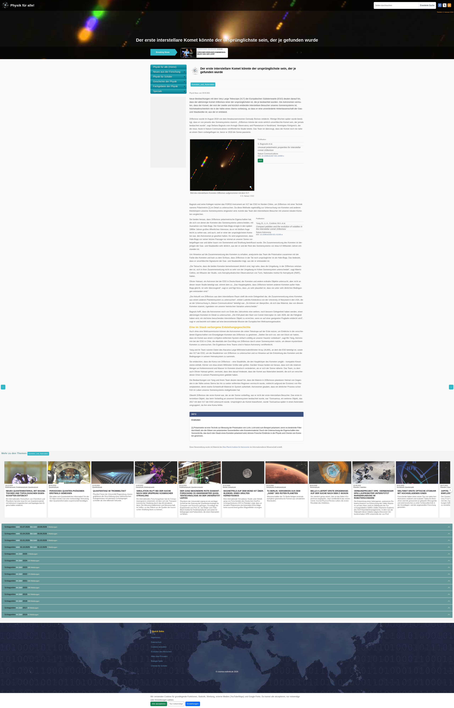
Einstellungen (193, 704)
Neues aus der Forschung (166, 71)
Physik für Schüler (162, 76)
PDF (260, 160)
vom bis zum (30, 527)
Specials (157, 91)
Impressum (155, 637)
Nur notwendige (176, 704)
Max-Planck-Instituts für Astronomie (236, 447)
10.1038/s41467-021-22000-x (273, 156)
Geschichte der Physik (165, 81)
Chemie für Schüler (159, 666)
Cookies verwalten (159, 647)
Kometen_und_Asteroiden (203, 84)
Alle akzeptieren (159, 704)
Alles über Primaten (159, 656)
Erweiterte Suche (427, 5)
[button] (297, 52)
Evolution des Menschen (161, 652)
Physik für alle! (22, 5)
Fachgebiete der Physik (165, 86)
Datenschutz (156, 642)
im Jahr (20, 554)
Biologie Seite (157, 661)
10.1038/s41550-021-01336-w (271, 234)
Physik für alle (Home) (164, 67)
